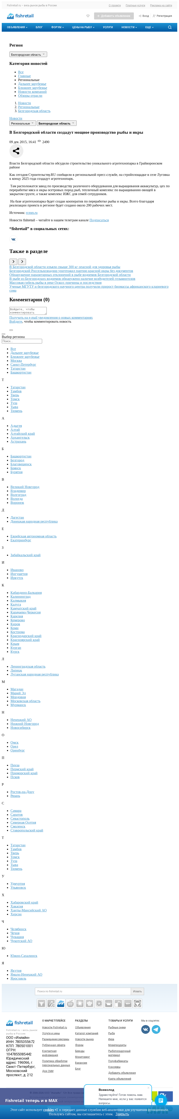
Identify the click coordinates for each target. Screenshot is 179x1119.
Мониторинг (82, 1056)
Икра (111, 1039)
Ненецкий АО (21, 720)
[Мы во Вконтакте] (13, 242)
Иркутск (16, 578)
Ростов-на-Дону (22, 792)
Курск (14, 651)
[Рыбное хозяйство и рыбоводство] (60, 1003)
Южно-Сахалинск (23, 956)
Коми (14, 628)
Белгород (17, 460)
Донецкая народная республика (34, 521)
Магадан (16, 689)
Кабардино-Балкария (26, 592)
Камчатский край (23, 608)
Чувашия (17, 937)
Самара (15, 810)
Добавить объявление (122, 1072)
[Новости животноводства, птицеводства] (41, 1003)
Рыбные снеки (117, 1027)
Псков (15, 777)
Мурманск (18, 705)
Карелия (16, 616)
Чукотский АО (21, 941)
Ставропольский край (26, 830)
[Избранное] (88, 16)
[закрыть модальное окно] (3, 334)
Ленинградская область (27, 666)
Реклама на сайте (161, 5)
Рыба (111, 1033)
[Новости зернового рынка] (79, 1003)
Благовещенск (21, 464)
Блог (39, 27)
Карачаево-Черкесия (25, 612)
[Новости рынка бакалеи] (127, 1003)
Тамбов (16, 391)
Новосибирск (20, 727)
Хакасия (16, 906)
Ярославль (18, 978)
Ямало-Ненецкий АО (26, 974)
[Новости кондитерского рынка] (89, 1003)
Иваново (17, 570)
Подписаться (99, 220)
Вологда (16, 499)
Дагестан (17, 517)
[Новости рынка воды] (118, 1003)
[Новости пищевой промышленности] (70, 1003)
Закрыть (122, 1114)
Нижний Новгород (24, 724)
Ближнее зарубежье (32, 88)
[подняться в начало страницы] (11, 330)
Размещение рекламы (55, 1039)
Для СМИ (47, 1071)
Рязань (15, 796)
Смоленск (17, 826)
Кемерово (17, 620)
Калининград (20, 596)
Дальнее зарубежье (32, 84)
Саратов (16, 814)
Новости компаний (32, 92)
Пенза (14, 765)
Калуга (15, 604)
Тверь (14, 395)
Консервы (114, 1067)
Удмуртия (17, 883)
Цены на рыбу (82, 27)
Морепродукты (117, 1045)
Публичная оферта (53, 1045)
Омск (14, 742)
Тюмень (16, 411)
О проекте (115, 5)
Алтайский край (22, 433)
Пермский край (22, 769)
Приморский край (24, 773)
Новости (128, 27)
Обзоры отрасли (30, 95)
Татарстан (18, 368)
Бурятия (16, 472)
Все (21, 72)
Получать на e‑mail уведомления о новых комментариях (51, 317)
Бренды (79, 1051)
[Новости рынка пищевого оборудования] (51, 1003)
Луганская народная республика (34, 674)
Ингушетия (19, 574)
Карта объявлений (119, 1078)
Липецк (16, 670)
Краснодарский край (25, 636)
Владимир (18, 491)
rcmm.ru (32, 213)
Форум (56, 27)
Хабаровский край (24, 902)
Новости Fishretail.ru (54, 1027)
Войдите (15, 321)
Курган (15, 648)
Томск (15, 399)
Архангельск (20, 437)
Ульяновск (18, 887)
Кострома (17, 632)
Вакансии (81, 1062)
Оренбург (17, 750)
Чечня (14, 933)
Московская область (25, 701)
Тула (13, 403)
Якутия (15, 970)
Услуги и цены (51, 1033)
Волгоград (18, 495)
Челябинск (18, 929)
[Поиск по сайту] (169, 27)
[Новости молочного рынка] (108, 1003)
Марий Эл (18, 693)
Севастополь (19, 818)
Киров (15, 624)
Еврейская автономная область (33, 536)
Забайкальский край (25, 555)
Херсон (16, 914)
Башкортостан (20, 372)
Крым (14, 644)
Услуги (108, 27)
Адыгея (16, 426)
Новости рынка (84, 1039)
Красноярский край (25, 640)
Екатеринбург (20, 540)
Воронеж (17, 502)
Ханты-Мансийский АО (28, 910)
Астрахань (18, 441)
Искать (137, 991)
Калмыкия (18, 600)
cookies (48, 1110)
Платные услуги (135, 5)
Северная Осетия (23, 822)
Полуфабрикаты (118, 1061)
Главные (24, 76)
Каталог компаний (86, 1033)
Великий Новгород (24, 487)
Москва (16, 360)
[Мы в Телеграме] (156, 1029)
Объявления (16, 27)
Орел (14, 746)
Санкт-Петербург (23, 364)
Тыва (14, 407)
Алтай (15, 429)
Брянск (15, 468)
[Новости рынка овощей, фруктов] (99, 1003)
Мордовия (18, 697)
